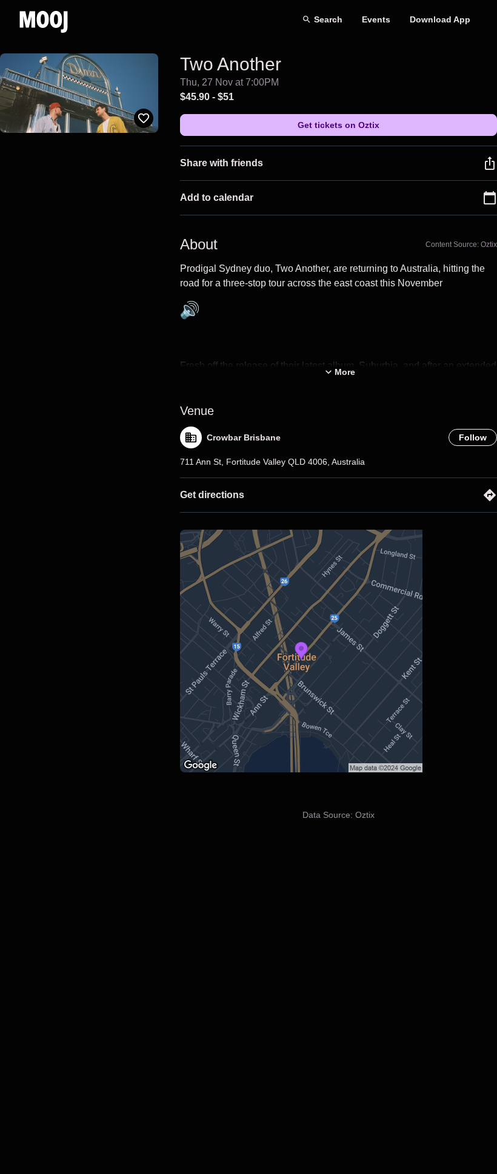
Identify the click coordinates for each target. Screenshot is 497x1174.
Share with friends (221, 163)
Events (376, 19)
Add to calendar (216, 197)
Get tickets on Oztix (338, 125)
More (345, 372)
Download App (440, 19)
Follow (473, 437)
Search (328, 19)
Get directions (212, 495)
